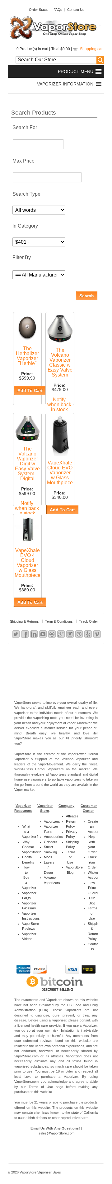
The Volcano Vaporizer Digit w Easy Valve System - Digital (27, 463)
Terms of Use (71, 857)
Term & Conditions (59, 621)
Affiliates (72, 816)
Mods (48, 857)
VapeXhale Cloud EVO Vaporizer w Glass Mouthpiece (60, 472)
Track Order (88, 621)
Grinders (50, 842)
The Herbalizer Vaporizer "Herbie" (27, 356)
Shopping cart (92, 49)
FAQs (58, 9)
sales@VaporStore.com (56, 1133)
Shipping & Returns (24, 621)
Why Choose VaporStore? (31, 847)
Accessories (53, 836)
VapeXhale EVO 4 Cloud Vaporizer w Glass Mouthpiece (27, 563)
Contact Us (75, 9)
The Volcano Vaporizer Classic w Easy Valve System (60, 362)
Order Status (39, 9)
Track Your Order (92, 862)
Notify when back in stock (59, 404)
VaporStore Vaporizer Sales (40, 1172)
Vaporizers (52, 821)
